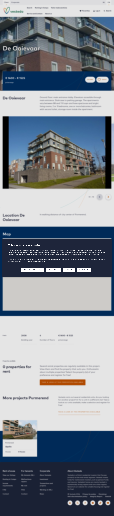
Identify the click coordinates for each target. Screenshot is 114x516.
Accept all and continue (32, 269)
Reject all (69, 269)
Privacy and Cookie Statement (34, 261)
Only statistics (53, 269)
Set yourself (84, 269)
